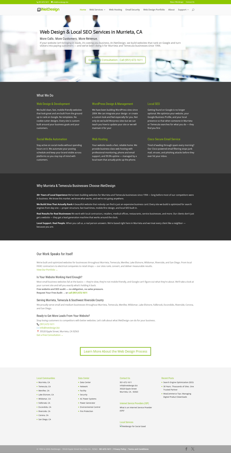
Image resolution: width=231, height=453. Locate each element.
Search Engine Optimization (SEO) (178, 382)
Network (84, 386)
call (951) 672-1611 (77, 292)
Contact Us (190, 2)
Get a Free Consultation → (50, 335)
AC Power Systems (88, 398)
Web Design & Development (53, 104)
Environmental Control (90, 407)
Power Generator (87, 403)
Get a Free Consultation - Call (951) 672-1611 (115, 60)
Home (83, 10)
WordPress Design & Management (112, 104)
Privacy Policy (119, 449)
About (171, 10)
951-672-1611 (43, 2)
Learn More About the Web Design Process (115, 351)
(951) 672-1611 (47, 324)
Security (83, 394)
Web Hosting (115, 10)
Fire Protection (86, 411)
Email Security (133, 10)
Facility (83, 390)
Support (182, 10)
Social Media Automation (52, 139)
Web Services (96, 10)
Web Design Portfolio (154, 10)
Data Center (85, 382)
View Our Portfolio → (47, 269)
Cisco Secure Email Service (164, 139)
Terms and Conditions (138, 449)
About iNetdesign (176, 2)
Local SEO (154, 104)
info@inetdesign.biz (50, 327)
